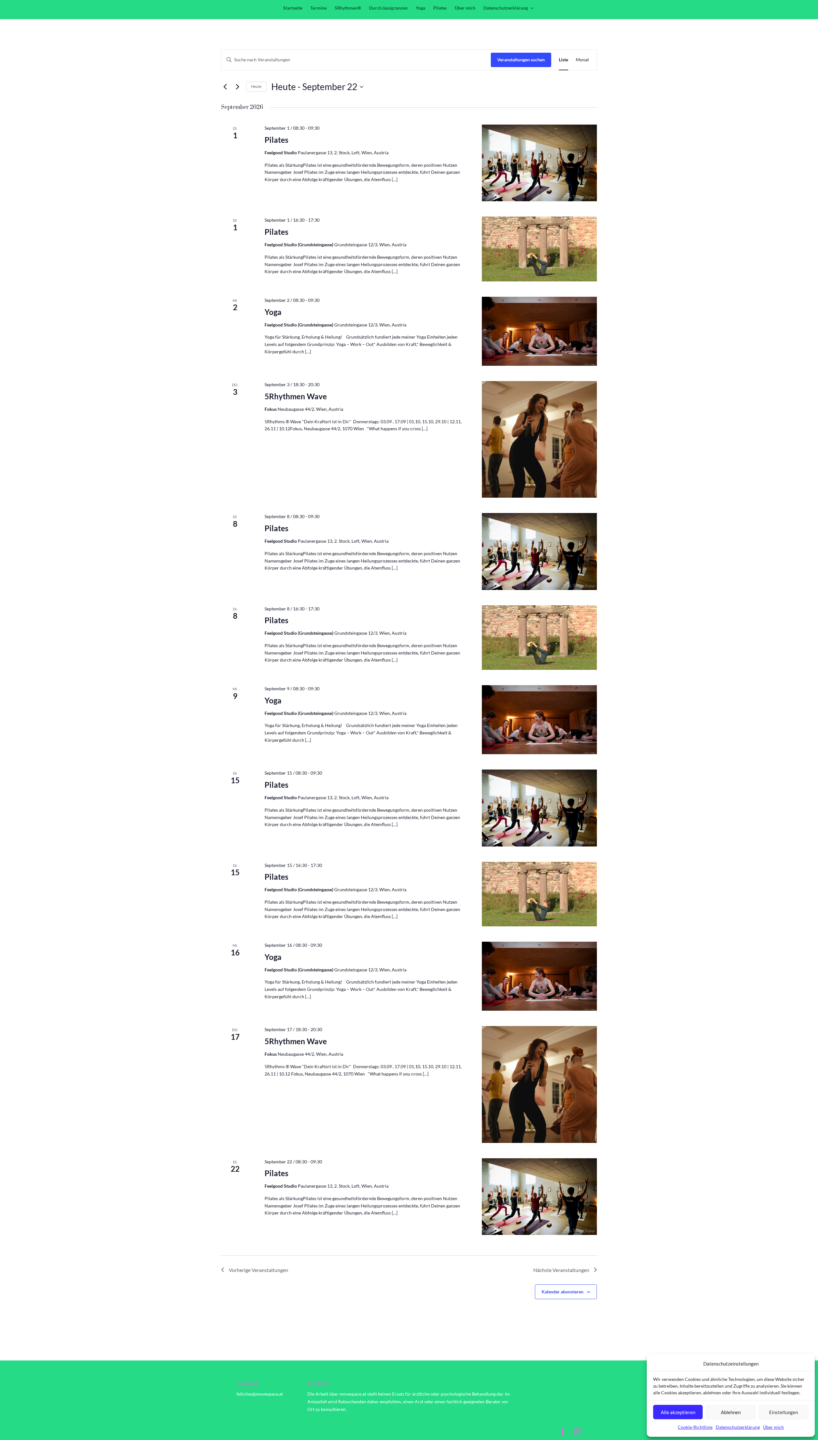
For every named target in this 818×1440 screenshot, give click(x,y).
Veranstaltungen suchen (521, 59)
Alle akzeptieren (678, 1412)
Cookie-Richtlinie (695, 1427)
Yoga (420, 8)
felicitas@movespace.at (259, 1394)
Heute (256, 86)
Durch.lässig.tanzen (388, 8)
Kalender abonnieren (562, 1291)
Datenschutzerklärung (738, 1427)
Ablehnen (731, 1412)
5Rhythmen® (348, 8)
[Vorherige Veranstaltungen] (225, 87)
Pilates (440, 8)
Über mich (773, 1427)
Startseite (292, 8)
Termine (318, 8)
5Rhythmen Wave (296, 396)
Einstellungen (783, 1412)
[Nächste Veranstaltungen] (237, 87)
